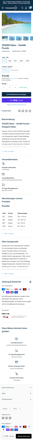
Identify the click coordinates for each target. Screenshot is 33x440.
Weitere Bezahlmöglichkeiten (16, 104)
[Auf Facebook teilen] (19, 111)
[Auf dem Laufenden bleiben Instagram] (6, 418)
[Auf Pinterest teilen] (23, 111)
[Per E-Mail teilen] (30, 111)
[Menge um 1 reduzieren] (4, 87)
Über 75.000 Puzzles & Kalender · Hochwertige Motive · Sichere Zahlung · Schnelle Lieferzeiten (16, 2)
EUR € (15, 408)
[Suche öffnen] (22, 8)
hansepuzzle (5, 51)
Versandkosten (14, 78)
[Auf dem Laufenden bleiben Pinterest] (10, 418)
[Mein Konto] (26, 8)
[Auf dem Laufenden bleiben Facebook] (3, 418)
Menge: (4, 84)
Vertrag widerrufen (24, 436)
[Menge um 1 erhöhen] (16, 87)
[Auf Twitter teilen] (26, 111)
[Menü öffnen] (3, 8)
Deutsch (5, 408)
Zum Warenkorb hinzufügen (16, 94)
